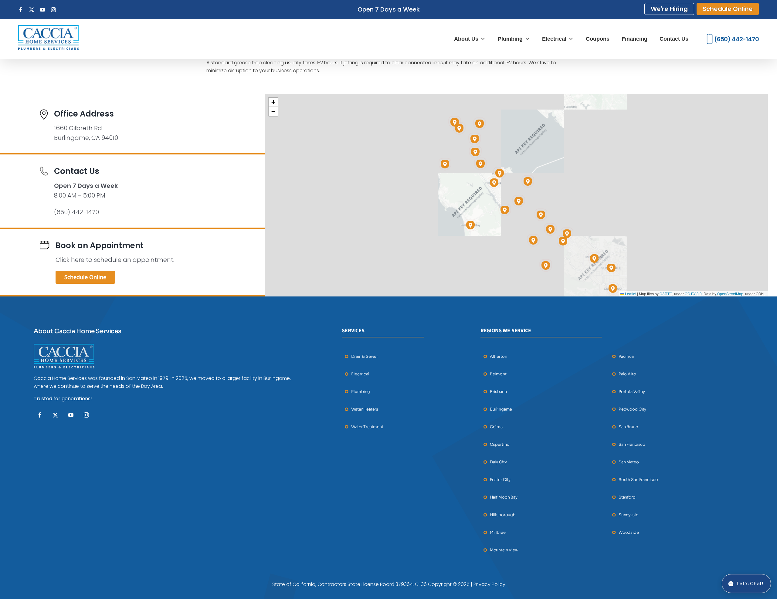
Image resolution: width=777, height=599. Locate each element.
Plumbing (510, 39)
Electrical (554, 39)
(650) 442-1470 (736, 39)
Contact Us (674, 39)
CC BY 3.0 (693, 293)
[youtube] (71, 415)
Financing (634, 39)
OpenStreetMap (730, 293)
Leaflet (630, 293)
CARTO (666, 293)
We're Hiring (669, 9)
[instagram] (86, 415)
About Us (466, 39)
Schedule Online (728, 9)
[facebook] (40, 415)
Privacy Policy (489, 584)
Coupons (597, 39)
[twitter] (55, 415)
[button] (550, 229)
